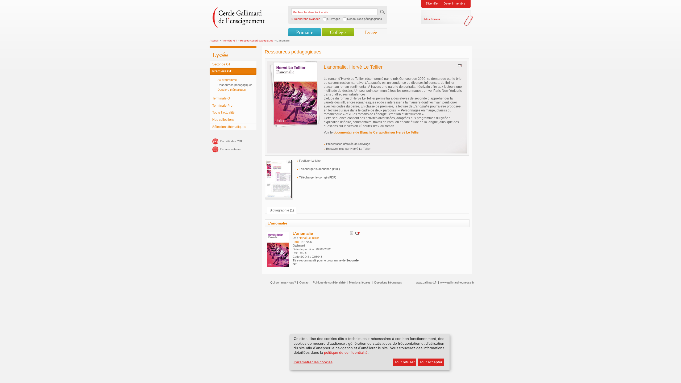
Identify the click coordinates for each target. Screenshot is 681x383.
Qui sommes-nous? (283, 282)
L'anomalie (303, 233)
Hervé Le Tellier (309, 237)
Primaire (304, 32)
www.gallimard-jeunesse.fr (457, 282)
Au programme (227, 79)
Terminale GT (222, 98)
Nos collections (223, 120)
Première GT (229, 40)
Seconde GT (221, 64)
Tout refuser (405, 362)
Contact (304, 282)
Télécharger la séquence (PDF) (319, 168)
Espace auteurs (230, 149)
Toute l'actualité (223, 112)
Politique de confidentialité (329, 282)
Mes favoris (432, 19)
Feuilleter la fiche (310, 160)
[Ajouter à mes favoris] (459, 65)
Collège (338, 32)
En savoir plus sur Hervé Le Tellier (348, 148)
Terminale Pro (222, 105)
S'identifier (432, 3)
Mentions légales (360, 282)
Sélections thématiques (229, 127)
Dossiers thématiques (232, 89)
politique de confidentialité (346, 352)
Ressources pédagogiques (256, 40)
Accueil (214, 40)
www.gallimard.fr (426, 282)
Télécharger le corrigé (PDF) (317, 177)
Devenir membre (454, 3)
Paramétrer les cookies (313, 362)
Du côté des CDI (231, 141)
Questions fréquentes (388, 282)
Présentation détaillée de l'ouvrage (348, 143)
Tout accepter (431, 362)
